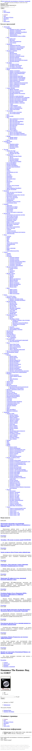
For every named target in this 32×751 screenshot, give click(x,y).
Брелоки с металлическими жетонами (19, 370)
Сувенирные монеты (12, 404)
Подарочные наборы (12, 393)
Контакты (6, 18)
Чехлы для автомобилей (13, 350)
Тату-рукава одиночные (16, 112)
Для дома (6, 149)
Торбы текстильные (15, 109)
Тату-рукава (10, 110)
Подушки (9, 174)
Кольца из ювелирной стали (17, 450)
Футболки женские (14, 260)
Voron (8, 442)
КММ (8, 249)
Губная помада (10, 193)
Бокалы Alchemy (14, 414)
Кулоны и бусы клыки (15, 460)
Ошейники (9, 44)
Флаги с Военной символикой (17, 349)
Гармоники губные (11, 220)
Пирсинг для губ (14, 493)
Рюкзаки (12, 94)
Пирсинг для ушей (14, 496)
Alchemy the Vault (11, 150)
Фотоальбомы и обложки (16, 329)
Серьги (8, 507)
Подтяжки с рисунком (15, 66)
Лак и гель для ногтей (12, 197)
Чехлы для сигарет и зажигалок (15, 212)
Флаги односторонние (15, 346)
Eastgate (8, 440)
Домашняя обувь (11, 244)
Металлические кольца (15, 456)
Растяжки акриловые (15, 499)
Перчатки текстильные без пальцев (18, 60)
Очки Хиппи (13, 42)
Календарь (12, 424)
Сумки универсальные (15, 106)
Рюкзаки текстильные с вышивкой (18, 98)
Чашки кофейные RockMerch (14, 188)
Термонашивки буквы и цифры (17, 36)
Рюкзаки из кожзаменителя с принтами (19, 97)
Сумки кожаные (14, 105)
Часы (8, 117)
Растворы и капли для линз (13, 201)
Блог (5, 16)
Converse (9, 236)
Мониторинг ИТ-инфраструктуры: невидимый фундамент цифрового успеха (13, 579)
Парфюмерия (10, 200)
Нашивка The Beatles (9, 711)
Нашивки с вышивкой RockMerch (18, 32)
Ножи (8, 169)
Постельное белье (11, 178)
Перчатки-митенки (14, 61)
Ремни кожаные (14, 74)
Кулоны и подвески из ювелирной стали (20, 461)
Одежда (6, 252)
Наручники (9, 390)
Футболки (9, 256)
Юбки (8, 288)
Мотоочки (12, 40)
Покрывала (9, 176)
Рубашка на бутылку (12, 397)
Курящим (6, 204)
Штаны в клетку (14, 281)
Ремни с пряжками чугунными (17, 84)
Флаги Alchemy (13, 436)
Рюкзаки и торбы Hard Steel (17, 96)
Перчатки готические (15, 54)
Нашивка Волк (7, 710)
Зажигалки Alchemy (15, 418)
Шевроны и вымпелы (12, 410)
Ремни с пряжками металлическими (19, 82)
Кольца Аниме (13, 446)
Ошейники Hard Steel (15, 45)
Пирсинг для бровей (15, 492)
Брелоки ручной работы (16, 369)
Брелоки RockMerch (15, 361)
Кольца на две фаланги (15, 452)
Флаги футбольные (14, 341)
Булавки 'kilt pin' (14, 268)
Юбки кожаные (13, 290)
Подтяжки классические (16, 65)
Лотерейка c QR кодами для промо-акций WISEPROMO (16, 539)
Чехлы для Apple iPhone (16, 132)
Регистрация (7, 12)
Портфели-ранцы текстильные (17, 93)
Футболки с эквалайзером (16, 265)
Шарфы (8, 136)
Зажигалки (9, 205)
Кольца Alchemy (14, 426)
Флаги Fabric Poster (14, 344)
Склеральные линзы (12, 202)
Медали (11, 429)
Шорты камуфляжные (15, 278)
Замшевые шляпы (14, 144)
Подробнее (3, 535)
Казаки (8, 245)
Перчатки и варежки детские (17, 56)
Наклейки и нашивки (15, 308)
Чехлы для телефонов (12, 130)
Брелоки (9, 354)
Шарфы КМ (13, 313)
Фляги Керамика (14, 378)
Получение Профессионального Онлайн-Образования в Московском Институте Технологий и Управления (15, 610)
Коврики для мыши (11, 297)
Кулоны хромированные (16, 476)
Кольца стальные (14, 453)
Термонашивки (13, 34)
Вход (5, 10)
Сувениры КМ (13, 309)
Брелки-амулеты (14, 357)
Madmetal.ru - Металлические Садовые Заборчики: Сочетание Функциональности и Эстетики (14, 565)
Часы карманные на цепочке (17, 118)
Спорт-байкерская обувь (13, 250)
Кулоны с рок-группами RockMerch (19, 470)
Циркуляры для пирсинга (16, 505)
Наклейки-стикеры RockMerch (20, 322)
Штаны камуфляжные (15, 284)
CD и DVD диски (11, 296)
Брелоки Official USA (15, 360)
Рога (11, 377)
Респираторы (10, 333)
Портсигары (10, 210)
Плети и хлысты (11, 392)
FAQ (5, 20)
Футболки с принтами (15, 264)
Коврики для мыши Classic (16, 298)
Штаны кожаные (14, 285)
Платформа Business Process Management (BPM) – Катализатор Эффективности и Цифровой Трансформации (14, 595)
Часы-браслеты (13, 125)
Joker (8, 441)
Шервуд (11, 272)
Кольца (8, 445)
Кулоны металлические (15, 466)
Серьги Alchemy (14, 434)
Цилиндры (12, 148)
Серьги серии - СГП (15, 513)
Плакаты (12, 326)
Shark (8, 238)
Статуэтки (9, 400)
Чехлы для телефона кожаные (17, 133)
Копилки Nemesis (14, 160)
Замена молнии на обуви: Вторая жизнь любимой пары (15, 552)
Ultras (8, 241)
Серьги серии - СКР (15, 515)
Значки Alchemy (14, 422)
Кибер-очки (13, 38)
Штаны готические (14, 282)
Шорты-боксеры (14, 280)
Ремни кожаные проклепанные (17, 77)
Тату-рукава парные (15, 113)
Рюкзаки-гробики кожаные (16, 101)
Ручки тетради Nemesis (15, 161)
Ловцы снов (10, 382)
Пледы (8, 173)
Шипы (8, 140)
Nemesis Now (10, 154)
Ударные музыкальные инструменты (16, 232)
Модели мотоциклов (12, 385)
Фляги (8, 408)
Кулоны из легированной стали (18, 462)
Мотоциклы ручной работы (17, 388)
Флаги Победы (13, 348)
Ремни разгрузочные (15, 81)
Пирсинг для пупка (14, 495)
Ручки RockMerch (11, 334)
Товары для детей (11, 336)
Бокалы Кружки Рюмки (16, 156)
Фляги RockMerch (11, 409)
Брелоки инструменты (15, 364)
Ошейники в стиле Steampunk (17, 46)
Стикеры (15, 325)
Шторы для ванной (11, 189)
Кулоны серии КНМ (15, 472)
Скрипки (9, 229)
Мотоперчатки (13, 53)
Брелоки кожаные (14, 365)
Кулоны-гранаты (14, 480)
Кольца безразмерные (15, 448)
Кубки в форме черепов (16, 376)
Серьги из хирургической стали (18, 508)
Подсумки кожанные (15, 92)
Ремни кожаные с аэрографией (17, 78)
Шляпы (8, 142)
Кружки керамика (14, 374)
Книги (11, 317)
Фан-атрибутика (11, 338)
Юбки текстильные (14, 293)
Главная (6, 14)
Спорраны (12, 270)
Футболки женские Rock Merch (17, 261)
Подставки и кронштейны (13, 226)
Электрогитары (10, 233)
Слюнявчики (13, 337)
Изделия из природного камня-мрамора (17, 372)
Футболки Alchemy (14, 437)
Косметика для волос (12, 196)
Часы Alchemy (13, 438)
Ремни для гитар (11, 228)
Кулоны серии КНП (15, 473)
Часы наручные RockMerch (16, 121)
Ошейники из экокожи (15, 49)
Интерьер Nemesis (14, 158)
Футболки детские (14, 258)
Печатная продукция (12, 314)
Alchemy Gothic (10, 413)
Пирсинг (9, 489)
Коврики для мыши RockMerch (17, 300)
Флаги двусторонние (15, 345)
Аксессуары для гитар (12, 216)
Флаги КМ (12, 310)
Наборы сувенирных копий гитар (15, 389)
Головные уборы (8, 141)
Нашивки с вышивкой (15, 30)
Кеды (8, 246)
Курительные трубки (12, 208)
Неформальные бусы (15, 483)
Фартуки (9, 254)
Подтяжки (9, 62)
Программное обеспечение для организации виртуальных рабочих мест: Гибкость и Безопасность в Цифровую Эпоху (15, 525)
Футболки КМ (13, 312)
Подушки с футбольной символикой (19, 340)
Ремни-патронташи (14, 86)
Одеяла (8, 170)
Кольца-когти (13, 454)
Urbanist (9, 253)
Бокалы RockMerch (11, 164)
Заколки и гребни (14, 420)
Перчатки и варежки (12, 50)
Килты (11, 269)
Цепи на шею (10, 116)
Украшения (6, 412)
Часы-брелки (13, 126)
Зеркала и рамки (14, 421)
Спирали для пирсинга (15, 504)
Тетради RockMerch (14, 328)
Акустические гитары (12, 217)
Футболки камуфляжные (16, 262)
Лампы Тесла (10, 381)
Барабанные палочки (12, 218)
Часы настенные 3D (15, 122)
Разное (5, 294)
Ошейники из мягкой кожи (16, 48)
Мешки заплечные (14, 89)
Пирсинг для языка (14, 497)
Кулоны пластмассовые (15, 468)
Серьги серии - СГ (14, 512)
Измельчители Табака (12, 206)
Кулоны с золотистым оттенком (18, 469)
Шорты (11, 277)
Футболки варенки (14, 257)
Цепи (8, 114)
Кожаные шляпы (14, 145)
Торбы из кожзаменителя (16, 108)
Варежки (12, 52)
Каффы (8, 444)
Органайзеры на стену (12, 172)
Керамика (9, 373)
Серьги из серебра (14, 503)
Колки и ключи (10, 221)
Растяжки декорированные (16, 500)
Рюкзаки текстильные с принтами (18, 100)
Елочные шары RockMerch (13, 166)
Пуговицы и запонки (15, 433)
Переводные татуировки (19, 324)
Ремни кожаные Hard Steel (16, 76)
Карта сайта (7, 21)
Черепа (11, 380)
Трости (8, 406)
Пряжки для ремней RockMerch (18, 72)
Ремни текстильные (15, 85)
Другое (11, 157)
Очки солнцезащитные (15, 41)
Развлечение (10, 332)
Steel (8, 240)
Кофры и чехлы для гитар (13, 222)
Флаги (8, 342)
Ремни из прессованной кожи (17, 73)
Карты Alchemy (13, 425)
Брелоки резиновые (14, 368)
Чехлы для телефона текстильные (18, 134)
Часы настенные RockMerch (17, 124)
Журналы (12, 316)
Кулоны (11, 458)
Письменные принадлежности (17, 430)
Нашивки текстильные (15, 33)
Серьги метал (13, 511)
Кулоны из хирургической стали (18, 464)
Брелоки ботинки (14, 362)
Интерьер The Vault (14, 153)
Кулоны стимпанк (14, 474)
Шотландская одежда (12, 266)
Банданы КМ (13, 302)
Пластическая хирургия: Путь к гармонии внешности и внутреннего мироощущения (16, 624)
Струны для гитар (11, 230)
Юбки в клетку (13, 289)
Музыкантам (7, 213)
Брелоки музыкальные (15, 366)
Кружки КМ (13, 305)
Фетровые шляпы (14, 146)
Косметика (6, 190)
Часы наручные (13, 120)
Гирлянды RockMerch (12, 165)
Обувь (5, 234)
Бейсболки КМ (13, 304)
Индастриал (13, 491)
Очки (8, 37)
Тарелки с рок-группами (13, 185)
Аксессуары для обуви (12, 242)
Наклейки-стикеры (14, 318)
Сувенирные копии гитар (13, 402)
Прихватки (9, 181)
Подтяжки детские (14, 64)
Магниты (9, 384)
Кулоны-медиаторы (14, 481)
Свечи (8, 184)
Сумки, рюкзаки (11, 88)
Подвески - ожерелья (15, 484)
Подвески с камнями (15, 485)
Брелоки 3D (13, 358)
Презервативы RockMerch (13, 396)
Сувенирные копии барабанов (14, 401)
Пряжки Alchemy (14, 432)
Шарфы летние (13, 138)
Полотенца (9, 177)
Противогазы (10, 330)
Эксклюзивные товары (12, 352)
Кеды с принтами (11, 248)
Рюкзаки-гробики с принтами (17, 102)
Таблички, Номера (11, 405)
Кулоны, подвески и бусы (13, 457)
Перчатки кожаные (14, 57)
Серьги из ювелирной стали (17, 509)
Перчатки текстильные (15, 58)
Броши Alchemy (14, 417)
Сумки (11, 104)
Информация (7, 705)
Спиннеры (9, 398)
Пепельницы (10, 209)
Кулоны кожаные (14, 465)
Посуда (8, 180)
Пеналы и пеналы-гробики (16, 90)
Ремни (8, 69)
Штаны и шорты (11, 273)
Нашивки (9, 28)
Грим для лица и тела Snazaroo (14, 192)
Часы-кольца (13, 128)
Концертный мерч (11, 301)
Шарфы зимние (13, 137)
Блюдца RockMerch (11, 162)
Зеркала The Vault (14, 152)
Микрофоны (10, 225)
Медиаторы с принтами (13, 224)
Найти (2, 8)
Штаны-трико (13, 286)
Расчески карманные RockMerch (15, 68)
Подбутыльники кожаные (13, 394)
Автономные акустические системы (16, 214)
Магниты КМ (13, 306)
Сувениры (6, 353)
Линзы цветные (11, 198)
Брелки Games (13, 356)
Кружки (9, 168)
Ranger (8, 237)
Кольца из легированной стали (17, 449)
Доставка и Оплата (8, 17)
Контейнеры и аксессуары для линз (16, 194)
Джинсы (12, 276)
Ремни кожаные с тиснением (17, 80)
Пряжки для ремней (15, 70)
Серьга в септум (14, 501)
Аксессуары (7, 26)
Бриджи (12, 274)
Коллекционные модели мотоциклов (19, 386)
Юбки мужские (13, 292)
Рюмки (8, 182)
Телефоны (9, 186)
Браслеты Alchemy (14, 416)
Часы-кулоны (13, 129)
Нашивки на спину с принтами (17, 29)
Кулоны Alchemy (14, 428)
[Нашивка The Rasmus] (6, 690)
